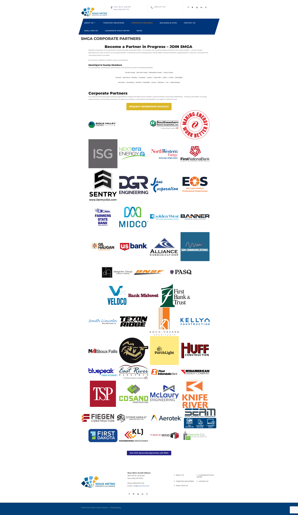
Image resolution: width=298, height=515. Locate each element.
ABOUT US (88, 23)
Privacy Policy (116, 507)
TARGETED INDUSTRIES (113, 23)
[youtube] (197, 7)
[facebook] (188, 7)
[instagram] (206, 7)
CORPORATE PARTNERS (142, 23)
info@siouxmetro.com (141, 486)
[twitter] (192, 7)
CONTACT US (189, 23)
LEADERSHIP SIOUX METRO (117, 31)
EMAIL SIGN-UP (91, 31)
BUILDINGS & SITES (168, 23)
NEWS (139, 31)
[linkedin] (201, 7)
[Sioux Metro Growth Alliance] (94, 12)
